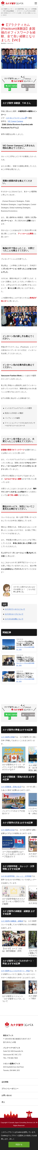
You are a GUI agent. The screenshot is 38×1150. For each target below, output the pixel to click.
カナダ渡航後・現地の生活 (11, 787)
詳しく (12, 1139)
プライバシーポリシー (10, 1089)
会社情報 (5, 1082)
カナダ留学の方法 (8, 830)
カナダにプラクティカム (15, 118)
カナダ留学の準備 (8, 737)
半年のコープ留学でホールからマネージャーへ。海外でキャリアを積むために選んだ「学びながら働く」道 (25, 675)
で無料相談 (12, 87)
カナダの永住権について (14, 619)
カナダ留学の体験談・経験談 (12, 921)
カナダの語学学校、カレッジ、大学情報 (16, 876)
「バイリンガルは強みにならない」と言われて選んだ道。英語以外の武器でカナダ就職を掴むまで (25, 643)
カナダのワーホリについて (15, 609)
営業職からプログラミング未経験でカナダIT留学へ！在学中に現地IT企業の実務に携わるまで (25, 659)
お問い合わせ (7, 1095)
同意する (19, 1144)
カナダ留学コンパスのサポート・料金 (15, 971)
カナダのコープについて (14, 614)
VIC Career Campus (15, 121)
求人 (3, 1102)
